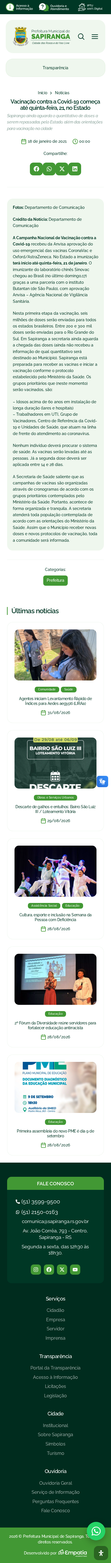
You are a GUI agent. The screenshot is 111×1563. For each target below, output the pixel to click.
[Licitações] (55, 1388)
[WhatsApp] (96, 1531)
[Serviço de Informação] (55, 1494)
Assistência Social (44, 905)
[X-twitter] (62, 1269)
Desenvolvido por (40, 1553)
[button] (36, 169)
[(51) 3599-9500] (38, 1201)
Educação (72, 905)
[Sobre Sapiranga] (55, 1437)
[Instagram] (36, 1269)
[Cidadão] (55, 1312)
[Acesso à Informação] (55, 1379)
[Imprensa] (55, 1340)
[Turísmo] (55, 1455)
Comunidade (47, 689)
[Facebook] (49, 1269)
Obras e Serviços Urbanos (55, 797)
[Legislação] (55, 1398)
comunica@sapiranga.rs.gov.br (55, 1221)
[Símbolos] (55, 1446)
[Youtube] (75, 1269)
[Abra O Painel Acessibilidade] (101, 1553)
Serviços (55, 1299)
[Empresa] (55, 1322)
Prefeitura (55, 580)
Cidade (55, 1414)
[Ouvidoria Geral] (55, 1485)
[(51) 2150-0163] (37, 1212)
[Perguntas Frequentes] (55, 1504)
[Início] (42, 93)
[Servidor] (55, 1331)
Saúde (68, 689)
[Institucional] (55, 1427)
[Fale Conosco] (55, 1513)
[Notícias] (62, 93)
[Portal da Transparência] (55, 1370)
